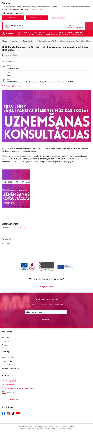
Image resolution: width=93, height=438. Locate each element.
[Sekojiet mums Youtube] (18, 413)
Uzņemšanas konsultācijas (20, 228)
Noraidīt (13, 18)
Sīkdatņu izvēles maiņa (10, 368)
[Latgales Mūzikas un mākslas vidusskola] (14, 26)
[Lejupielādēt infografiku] (29, 211)
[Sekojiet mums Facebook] (3, 413)
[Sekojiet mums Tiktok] (13, 413)
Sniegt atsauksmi (46, 286)
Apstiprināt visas (37, 18)
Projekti (4, 345)
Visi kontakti (13, 399)
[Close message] (89, 33)
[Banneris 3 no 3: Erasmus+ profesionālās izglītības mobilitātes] (65, 266)
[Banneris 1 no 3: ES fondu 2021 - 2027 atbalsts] (27, 266)
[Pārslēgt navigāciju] (89, 26)
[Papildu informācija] (13, 392)
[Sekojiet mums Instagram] (8, 413)
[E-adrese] (6, 392)
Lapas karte (6, 365)
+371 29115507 (10, 381)
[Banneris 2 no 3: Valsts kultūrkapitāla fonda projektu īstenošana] (46, 266)
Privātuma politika (8, 357)
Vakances (5, 338)
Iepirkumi (5, 341)
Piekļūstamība (7, 361)
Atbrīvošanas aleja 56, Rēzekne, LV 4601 (20, 388)
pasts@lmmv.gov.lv (12, 385)
